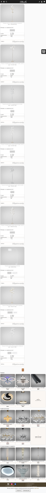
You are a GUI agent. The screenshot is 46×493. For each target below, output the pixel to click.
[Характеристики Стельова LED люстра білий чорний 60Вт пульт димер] (23, 380)
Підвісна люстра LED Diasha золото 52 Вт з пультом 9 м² (22, 405)
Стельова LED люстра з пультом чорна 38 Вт (7, 404)
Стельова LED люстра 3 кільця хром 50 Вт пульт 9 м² (7, 388)
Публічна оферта (30, 483)
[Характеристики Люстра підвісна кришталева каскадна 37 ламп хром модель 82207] (23, 454)
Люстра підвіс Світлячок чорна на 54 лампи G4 (22, 424)
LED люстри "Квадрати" (32, 486)
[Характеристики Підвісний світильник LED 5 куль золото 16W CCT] (38, 471)
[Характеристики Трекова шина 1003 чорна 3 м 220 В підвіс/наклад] (38, 380)
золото (12, 30)
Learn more (36, 488)
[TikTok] (8, 484)
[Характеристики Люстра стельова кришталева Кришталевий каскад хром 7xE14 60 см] (23, 471)
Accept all (19, 490)
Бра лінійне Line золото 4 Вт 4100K (7, 461)
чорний (14, 273)
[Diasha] (23, 1)
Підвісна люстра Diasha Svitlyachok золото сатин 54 (38, 424)
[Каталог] (4, 1)
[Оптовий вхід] (41, 1)
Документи (29, 485)
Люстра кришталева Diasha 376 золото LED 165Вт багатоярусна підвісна (7, 424)
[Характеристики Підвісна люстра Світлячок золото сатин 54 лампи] (7, 434)
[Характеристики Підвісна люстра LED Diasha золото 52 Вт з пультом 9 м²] (23, 397)
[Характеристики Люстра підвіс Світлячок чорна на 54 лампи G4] (23, 416)
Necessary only (26, 490)
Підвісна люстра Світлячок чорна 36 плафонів (23, 441)
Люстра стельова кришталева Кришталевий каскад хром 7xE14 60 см (23, 478)
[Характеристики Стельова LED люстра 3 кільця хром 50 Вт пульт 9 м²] (7, 380)
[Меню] (1, 1)
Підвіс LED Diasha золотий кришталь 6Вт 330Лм (38, 461)
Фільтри (41, 52)
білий (9, 273)
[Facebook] (15, 484)
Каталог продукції (10, 485)
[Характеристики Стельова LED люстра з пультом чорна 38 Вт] (7, 397)
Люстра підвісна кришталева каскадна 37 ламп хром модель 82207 (23, 461)
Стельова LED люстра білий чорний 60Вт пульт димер (23, 388)
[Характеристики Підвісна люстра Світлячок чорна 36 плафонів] (23, 434)
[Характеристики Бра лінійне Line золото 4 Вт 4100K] (7, 454)
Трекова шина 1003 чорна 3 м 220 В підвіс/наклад (38, 388)
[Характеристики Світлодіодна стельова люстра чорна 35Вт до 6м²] (7, 471)
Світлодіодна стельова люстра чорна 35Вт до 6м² (7, 478)
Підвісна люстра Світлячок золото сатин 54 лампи (7, 442)
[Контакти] (39, 1)
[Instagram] (12, 484)
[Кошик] (44, 1)
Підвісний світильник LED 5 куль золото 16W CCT (38, 478)
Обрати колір (18, 41)
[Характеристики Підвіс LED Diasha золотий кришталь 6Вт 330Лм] (38, 454)
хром (12, 111)
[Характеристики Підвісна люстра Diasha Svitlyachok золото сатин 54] (38, 416)
